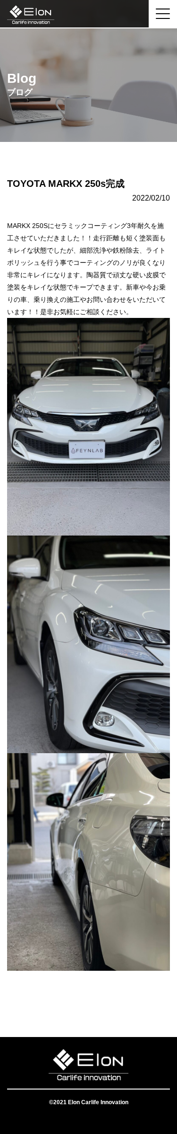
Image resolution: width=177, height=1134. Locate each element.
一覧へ (89, 999)
